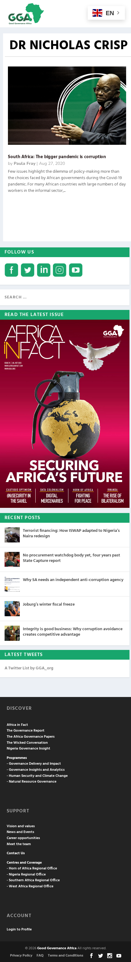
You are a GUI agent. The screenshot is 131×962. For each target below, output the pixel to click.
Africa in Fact (17, 725)
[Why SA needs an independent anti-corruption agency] (12, 584)
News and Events (20, 832)
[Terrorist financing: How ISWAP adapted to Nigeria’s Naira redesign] (12, 534)
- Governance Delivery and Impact (34, 764)
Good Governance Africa (56, 948)
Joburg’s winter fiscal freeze (49, 604)
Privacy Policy (21, 956)
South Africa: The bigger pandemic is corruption (57, 157)
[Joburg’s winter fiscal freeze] (12, 608)
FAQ (40, 956)
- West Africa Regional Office (30, 886)
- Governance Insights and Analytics (36, 770)
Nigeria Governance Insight (28, 749)
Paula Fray (24, 163)
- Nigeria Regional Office (26, 875)
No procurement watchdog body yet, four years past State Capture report (71, 558)
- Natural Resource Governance (31, 782)
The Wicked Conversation (27, 743)
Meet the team (19, 844)
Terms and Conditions (65, 956)
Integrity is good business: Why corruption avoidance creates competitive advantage (72, 632)
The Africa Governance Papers (31, 737)
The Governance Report (25, 731)
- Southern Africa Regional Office (33, 880)
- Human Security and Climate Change (37, 776)
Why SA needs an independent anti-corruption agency (73, 579)
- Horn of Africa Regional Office (32, 868)
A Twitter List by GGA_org (29, 668)
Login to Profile (19, 929)
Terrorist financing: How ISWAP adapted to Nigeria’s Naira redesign (71, 533)
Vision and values (21, 826)
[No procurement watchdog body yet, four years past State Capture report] (12, 559)
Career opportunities (23, 838)
